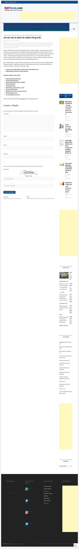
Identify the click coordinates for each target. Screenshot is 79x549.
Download (64, 25)
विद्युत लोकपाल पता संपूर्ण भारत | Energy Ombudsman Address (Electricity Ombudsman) (68, 108)
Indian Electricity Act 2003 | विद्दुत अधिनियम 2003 (68, 128)
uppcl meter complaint (13, 47)
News (18, 25)
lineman (34, 44)
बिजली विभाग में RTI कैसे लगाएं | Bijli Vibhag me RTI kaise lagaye (68, 187)
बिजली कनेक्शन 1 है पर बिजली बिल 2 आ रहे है (15, 87)
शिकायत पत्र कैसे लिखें (10, 84)
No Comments (17, 40)
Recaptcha (6, 169)
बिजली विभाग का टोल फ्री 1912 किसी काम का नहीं (16, 91)
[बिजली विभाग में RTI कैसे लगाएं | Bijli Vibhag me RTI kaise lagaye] (61, 182)
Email (5, 145)
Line (31, 44)
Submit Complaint (36, 28)
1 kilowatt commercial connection (12, 43)
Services (13, 25)
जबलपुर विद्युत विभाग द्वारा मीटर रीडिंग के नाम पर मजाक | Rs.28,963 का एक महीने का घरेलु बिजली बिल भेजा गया (68, 147)
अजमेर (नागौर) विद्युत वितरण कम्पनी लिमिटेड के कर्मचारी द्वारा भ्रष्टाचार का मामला (68, 168)
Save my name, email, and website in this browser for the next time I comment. (23, 166)
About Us (48, 543)
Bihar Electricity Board (65, 351)
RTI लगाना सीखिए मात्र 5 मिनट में (13, 94)
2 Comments (68, 197)
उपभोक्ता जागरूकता (47, 486)
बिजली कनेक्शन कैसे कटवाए (11, 93)
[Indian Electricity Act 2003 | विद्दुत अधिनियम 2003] (61, 124)
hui (28, 44)
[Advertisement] (47, 15)
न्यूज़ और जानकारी (47, 500)
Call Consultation (53, 25)
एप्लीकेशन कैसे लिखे (47, 488)
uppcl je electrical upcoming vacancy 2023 (38, 46)
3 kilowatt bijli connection (25, 43)
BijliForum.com (7, 543)
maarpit (37, 44)
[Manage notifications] (75, 545)
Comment (6, 114)
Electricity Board (63, 360)
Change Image (28, 176)
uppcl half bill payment (16, 46)
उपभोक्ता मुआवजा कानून (11, 86)
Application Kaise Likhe (65, 342)
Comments (66, 95)
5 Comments (68, 120)
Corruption (25, 25)
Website (5, 154)
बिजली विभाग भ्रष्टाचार (48, 493)
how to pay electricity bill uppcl (20, 44)
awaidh (32, 43)
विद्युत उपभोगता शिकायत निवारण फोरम (13, 78)
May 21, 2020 (68, 134)
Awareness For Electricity (39, 25)
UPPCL (61, 388)
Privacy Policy (55, 543)
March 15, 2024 (7, 40)
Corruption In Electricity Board (12, 35)
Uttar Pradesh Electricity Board (33, 35)
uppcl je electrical (25, 46)
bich (9, 44)
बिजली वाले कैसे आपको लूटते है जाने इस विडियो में (15, 82)
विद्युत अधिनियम (47, 498)
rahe (9, 46)
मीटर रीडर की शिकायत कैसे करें (12, 80)
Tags (70, 95)
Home (7, 25)
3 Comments (68, 136)
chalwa (12, 44)
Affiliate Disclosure (64, 543)
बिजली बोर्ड (46, 496)
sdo (11, 46)
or (6, 46)
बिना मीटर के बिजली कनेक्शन (12, 89)
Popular (61, 95)
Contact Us (72, 543)
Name (5, 136)
